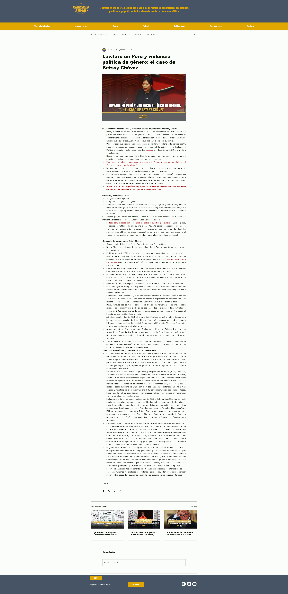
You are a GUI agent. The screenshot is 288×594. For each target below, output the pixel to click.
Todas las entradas (99, 34)
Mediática (126, 34)
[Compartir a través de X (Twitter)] (109, 491)
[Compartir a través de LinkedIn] (114, 491)
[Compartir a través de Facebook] (103, 491)
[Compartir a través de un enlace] (120, 491)
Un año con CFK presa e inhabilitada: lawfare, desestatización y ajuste (144, 533)
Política (138, 34)
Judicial (114, 34)
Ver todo (194, 506)
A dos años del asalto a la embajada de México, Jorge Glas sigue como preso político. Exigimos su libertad (180, 533)
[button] (179, 26)
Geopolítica (150, 34)
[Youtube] (194, 584)
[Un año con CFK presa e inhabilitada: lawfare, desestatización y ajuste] (144, 519)
